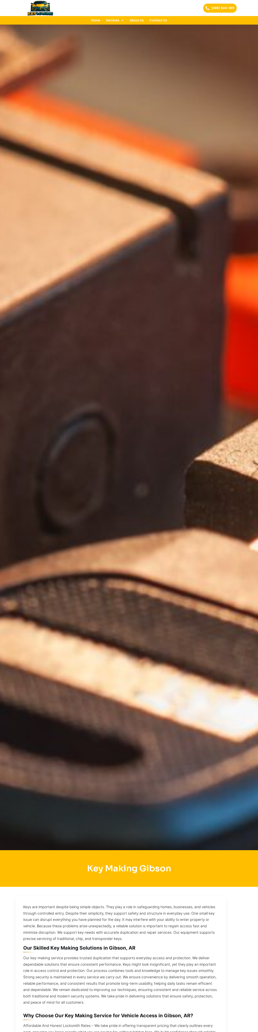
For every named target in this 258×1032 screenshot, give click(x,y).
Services (112, 20)
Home (95, 20)
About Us (137, 20)
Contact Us (158, 20)
